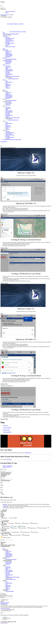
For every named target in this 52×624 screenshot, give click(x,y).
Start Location (3, 469)
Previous (2, 214)
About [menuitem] (4, 79)
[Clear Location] (1, 541)
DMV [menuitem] (7, 68)
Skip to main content (5, 6)
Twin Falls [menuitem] (8, 44)
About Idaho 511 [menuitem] (9, 82)
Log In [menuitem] (7, 12)
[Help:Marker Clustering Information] (1, 519)
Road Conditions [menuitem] (9, 55)
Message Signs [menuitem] (9, 53)
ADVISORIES (4, 141)
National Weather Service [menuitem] (13, 78)
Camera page (5, 506)
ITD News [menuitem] (8, 71)
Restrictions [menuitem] (8, 56)
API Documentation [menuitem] (10, 591)
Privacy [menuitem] (7, 86)
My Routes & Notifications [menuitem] (11, 59)
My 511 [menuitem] (4, 57)
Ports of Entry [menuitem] (8, 62)
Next (2, 177)
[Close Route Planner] (1, 434)
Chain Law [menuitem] (8, 63)
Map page (5, 504)
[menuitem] (28, 11)
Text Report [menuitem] (5, 49)
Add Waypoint (3, 475)
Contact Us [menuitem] (8, 87)
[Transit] (1, 484)
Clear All (2, 515)
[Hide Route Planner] (2, 434)
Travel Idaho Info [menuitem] (9, 74)
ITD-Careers (9, 459)
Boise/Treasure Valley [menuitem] (10, 38)
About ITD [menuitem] (8, 66)
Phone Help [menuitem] (8, 84)
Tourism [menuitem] (7, 75)
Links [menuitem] (4, 64)
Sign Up (10, 11)
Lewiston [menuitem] (7, 41)
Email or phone (4, 594)
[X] (4, 23)
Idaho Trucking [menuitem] (9, 61)
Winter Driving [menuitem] (9, 578)
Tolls (3, 494)
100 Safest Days (28, 452)
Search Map (4, 510)
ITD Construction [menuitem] (9, 70)
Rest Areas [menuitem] (8, 72)
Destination (3, 476)
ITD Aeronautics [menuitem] (9, 69)
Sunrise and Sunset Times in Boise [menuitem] (12, 76)
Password (2, 597)
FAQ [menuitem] (7, 83)
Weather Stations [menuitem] (9, 54)
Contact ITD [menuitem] (8, 67)
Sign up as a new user (5, 602)
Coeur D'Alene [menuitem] (9, 39)
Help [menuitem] (7, 80)
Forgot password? (4, 603)
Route (2, 543)
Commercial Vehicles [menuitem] (7, 60)
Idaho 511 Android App (8, 465)
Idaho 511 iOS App (7, 467)
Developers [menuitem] (6, 590)
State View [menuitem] (8, 37)
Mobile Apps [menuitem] (8, 85)
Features (11, 33)
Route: (2, 612)
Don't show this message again (8, 609)
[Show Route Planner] (1, 510)
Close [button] (2, 512)
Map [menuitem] (4, 48)
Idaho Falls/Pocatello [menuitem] (10, 40)
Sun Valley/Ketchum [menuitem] (10, 43)
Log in (2, 608)
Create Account (6, 608)
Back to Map (3, 511)
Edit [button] (3, 622)
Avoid (2, 493)
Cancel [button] (6, 622)
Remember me (5, 599)
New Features (12, 139)
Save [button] (1, 622)
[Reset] (1, 491)
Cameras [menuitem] (7, 52)
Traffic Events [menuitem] (8, 51)
